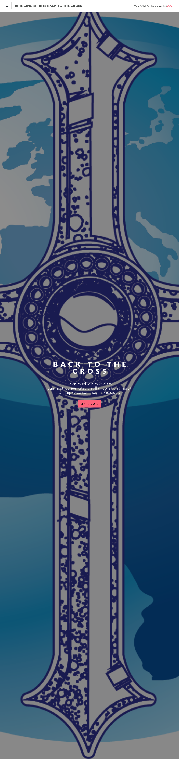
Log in (171, 5)
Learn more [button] (89, 403)
